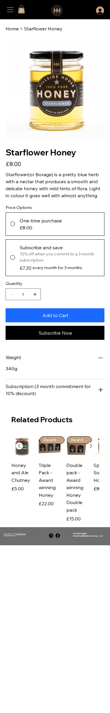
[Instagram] (51, 535)
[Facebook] (57, 535)
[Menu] (10, 9)
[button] (21, 9)
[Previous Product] (19, 445)
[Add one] (35, 294)
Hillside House (21, 534)
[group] (55, 478)
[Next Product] (90, 445)
